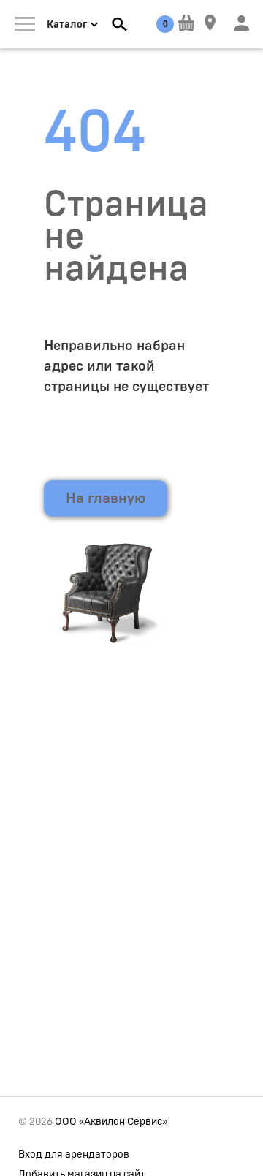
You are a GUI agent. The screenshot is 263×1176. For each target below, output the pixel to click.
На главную (105, 498)
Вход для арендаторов (73, 1155)
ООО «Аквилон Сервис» (111, 1122)
